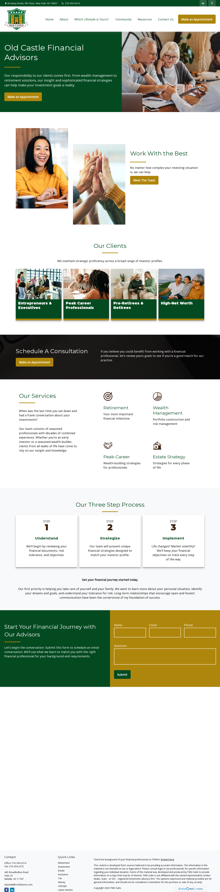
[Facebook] (212, 3)
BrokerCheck (167, 859)
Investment (64, 866)
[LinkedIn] (203, 3)
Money (61, 882)
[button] (49, 19)
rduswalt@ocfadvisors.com (18, 884)
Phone (188, 625)
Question (120, 646)
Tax (60, 878)
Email (153, 625)
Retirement (64, 862)
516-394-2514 (72, 3)
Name (118, 625)
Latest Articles (65, 889)
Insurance (63, 874)
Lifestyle (62, 885)
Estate (61, 870)
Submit (122, 674)
